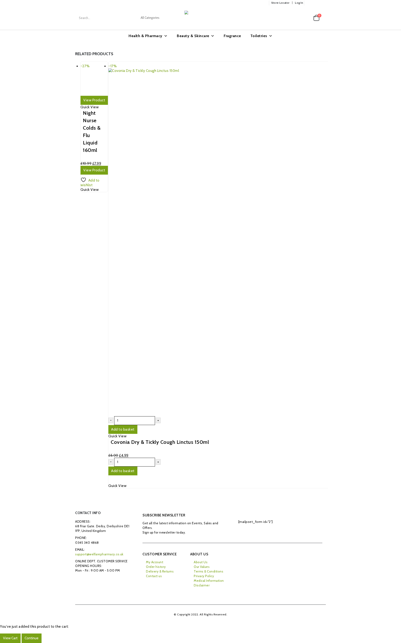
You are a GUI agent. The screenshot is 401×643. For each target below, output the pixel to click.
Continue (32, 638)
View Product (94, 100)
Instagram (100, 581)
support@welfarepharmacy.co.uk (99, 554)
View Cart (10, 638)
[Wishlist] (306, 18)
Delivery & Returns (160, 571)
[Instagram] (323, 3)
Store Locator (280, 2)
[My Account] (296, 18)
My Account (154, 562)
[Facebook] (309, 3)
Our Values (202, 567)
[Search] (174, 17)
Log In (299, 2)
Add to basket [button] (123, 429)
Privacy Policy (204, 576)
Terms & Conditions (208, 571)
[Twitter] (316, 3)
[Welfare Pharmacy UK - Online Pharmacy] (207, 18)
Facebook (80, 581)
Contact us (154, 576)
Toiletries (258, 36)
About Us (200, 562)
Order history (156, 567)
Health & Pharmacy (145, 36)
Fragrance (232, 36)
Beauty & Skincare (193, 36)
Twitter (90, 581)
